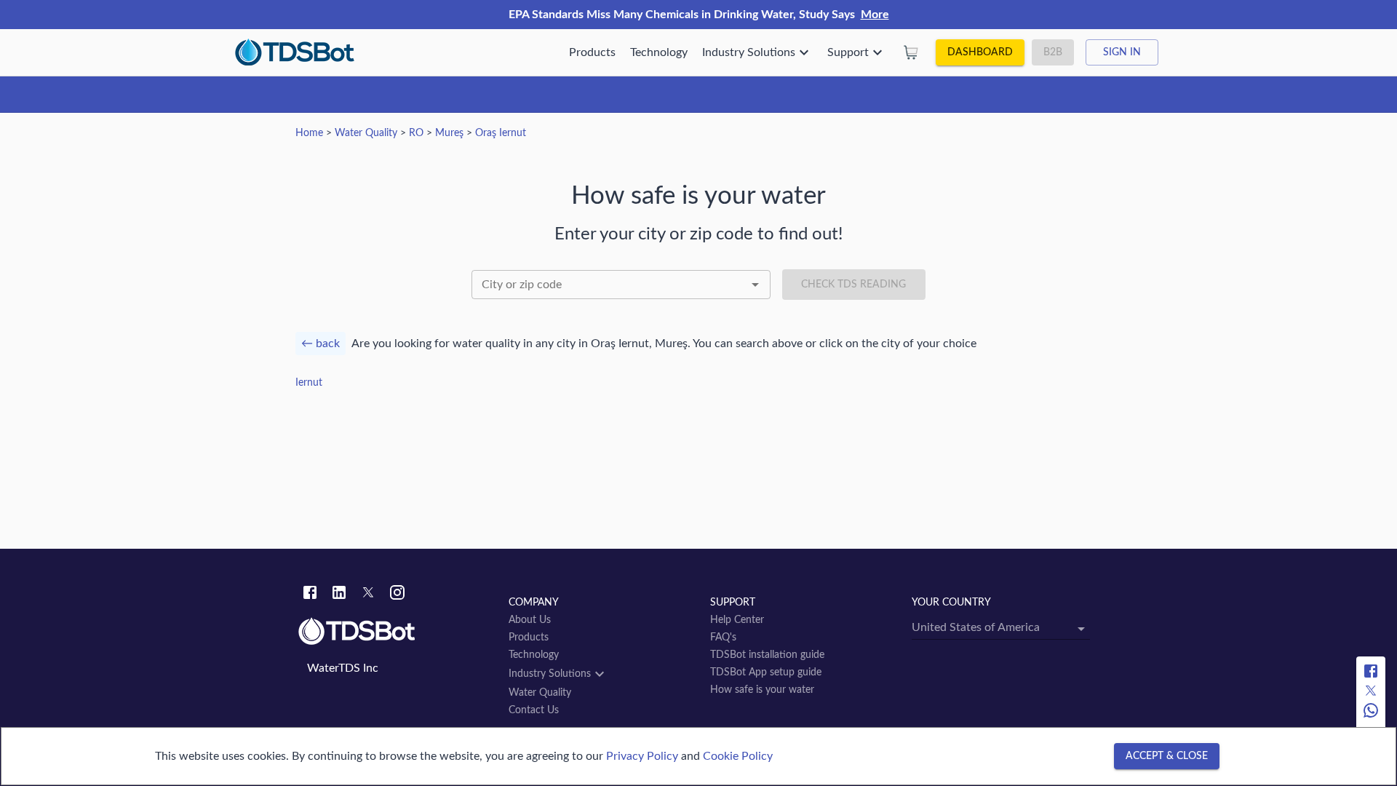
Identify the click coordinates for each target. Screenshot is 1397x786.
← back (320, 343)
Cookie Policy (738, 756)
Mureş (449, 133)
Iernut (308, 383)
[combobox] (621, 284)
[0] (910, 52)
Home (309, 133)
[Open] (755, 284)
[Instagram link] (397, 595)
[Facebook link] (310, 595)
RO (416, 133)
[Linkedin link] (339, 595)
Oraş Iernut (500, 133)
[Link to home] (396, 631)
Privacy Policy (642, 756)
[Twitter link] (368, 594)
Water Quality (366, 133)
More (875, 14)
